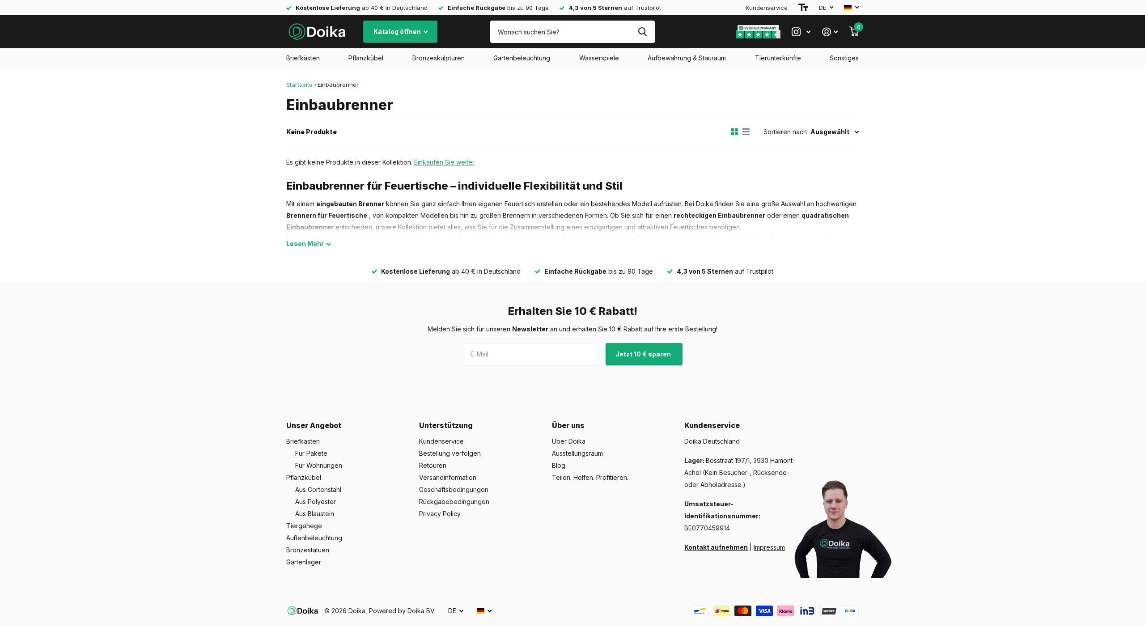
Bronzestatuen (307, 550)
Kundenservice (767, 7)
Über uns (568, 425)
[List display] (746, 132)
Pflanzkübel (365, 58)
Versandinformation (447, 477)
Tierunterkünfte (778, 58)
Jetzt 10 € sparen (643, 354)
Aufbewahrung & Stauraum (687, 58)
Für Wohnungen (318, 465)
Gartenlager (303, 562)
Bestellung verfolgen (450, 453)
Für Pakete (311, 453)
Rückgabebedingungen (454, 501)
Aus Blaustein (314, 513)
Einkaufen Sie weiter (444, 162)
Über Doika (568, 441)
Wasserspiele (599, 58)
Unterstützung (446, 425)
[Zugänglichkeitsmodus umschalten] (803, 7)
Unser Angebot (313, 425)
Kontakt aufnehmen (716, 547)
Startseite (299, 84)
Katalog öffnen (397, 31)
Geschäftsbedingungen (453, 489)
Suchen (642, 32)
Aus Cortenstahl (318, 489)
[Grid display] (734, 132)
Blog (558, 465)
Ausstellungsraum (577, 453)
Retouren (432, 465)
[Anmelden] (830, 32)
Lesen (305, 243)
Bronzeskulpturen (438, 58)
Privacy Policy (440, 513)
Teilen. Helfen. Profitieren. (590, 477)
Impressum (769, 547)
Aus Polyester (315, 501)
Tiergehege (304, 526)
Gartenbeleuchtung (521, 58)
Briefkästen (303, 58)
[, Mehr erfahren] (801, 32)
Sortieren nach (785, 132)
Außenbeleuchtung (314, 538)
